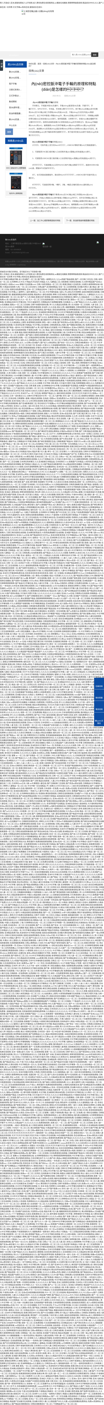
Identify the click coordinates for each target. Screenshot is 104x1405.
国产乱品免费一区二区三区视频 (80, 1123)
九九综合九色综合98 (65, 857)
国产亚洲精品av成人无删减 (30, 679)
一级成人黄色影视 (15, 457)
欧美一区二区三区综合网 (54, 1052)
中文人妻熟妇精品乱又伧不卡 (49, 918)
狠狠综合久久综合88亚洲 (65, 522)
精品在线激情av (59, 1024)
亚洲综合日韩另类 (92, 310)
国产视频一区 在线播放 (15, 419)
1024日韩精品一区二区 (40, 550)
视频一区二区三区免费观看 (31, 712)
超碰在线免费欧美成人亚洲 (73, 1158)
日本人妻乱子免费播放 (17, 852)
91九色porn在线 (72, 811)
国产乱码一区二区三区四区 (13, 1019)
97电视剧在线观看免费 (21, 434)
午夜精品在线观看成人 (42, 664)
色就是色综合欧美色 (29, 918)
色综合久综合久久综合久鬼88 (36, 391)
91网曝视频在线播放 (67, 477)
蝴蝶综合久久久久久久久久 (60, 424)
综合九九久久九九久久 (81, 674)
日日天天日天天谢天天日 (81, 393)
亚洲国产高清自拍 (50, 907)
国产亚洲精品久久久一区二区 (65, 999)
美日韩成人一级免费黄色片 (41, 854)
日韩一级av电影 (73, 363)
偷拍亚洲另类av (63, 375)
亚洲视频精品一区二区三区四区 (85, 1042)
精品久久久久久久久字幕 (10, 555)
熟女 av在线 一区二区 (18, 1077)
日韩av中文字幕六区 (51, 1171)
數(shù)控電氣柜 (16, 78)
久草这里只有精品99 (56, 563)
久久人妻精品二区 (53, 282)
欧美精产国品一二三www (35, 1014)
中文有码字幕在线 (70, 330)
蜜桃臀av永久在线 (17, 788)
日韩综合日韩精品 (68, 530)
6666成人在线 (19, 363)
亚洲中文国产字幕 (90, 1128)
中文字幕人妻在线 (15, 885)
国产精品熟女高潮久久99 (83, 576)
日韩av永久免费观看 (95, 446)
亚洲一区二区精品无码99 (37, 289)
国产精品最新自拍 (56, 1070)
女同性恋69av (91, 482)
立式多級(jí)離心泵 (16, 95)
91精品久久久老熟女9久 (59, 1057)
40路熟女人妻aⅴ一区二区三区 (54, 852)
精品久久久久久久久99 (9, 459)
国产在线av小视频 (83, 388)
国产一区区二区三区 (13, 897)
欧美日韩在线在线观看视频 (46, 601)
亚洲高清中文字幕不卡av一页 (42, 745)
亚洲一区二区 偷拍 (50, 588)
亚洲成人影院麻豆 (27, 857)
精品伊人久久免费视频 (89, 900)
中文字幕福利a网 (56, 971)
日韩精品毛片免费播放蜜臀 (51, 302)
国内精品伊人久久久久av (63, 1044)
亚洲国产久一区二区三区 (91, 768)
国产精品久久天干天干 (19, 1100)
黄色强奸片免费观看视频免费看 (39, 842)
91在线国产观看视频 (74, 315)
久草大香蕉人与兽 (14, 373)
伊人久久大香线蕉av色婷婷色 (21, 715)
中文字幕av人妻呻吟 (16, 292)
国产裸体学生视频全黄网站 (69, 408)
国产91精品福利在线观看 (74, 880)
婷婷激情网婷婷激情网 (60, 446)
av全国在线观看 (38, 1168)
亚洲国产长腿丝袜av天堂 (18, 386)
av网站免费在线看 (15, 337)
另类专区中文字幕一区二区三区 (50, 685)
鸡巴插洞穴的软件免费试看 (15, 847)
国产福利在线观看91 (57, 560)
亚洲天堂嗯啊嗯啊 (31, 467)
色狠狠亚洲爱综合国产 (59, 753)
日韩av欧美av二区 (89, 981)
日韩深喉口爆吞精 (70, 507)
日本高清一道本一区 (46, 1032)
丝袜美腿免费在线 (51, 1151)
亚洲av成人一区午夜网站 (36, 636)
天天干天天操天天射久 (31, 672)
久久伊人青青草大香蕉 (81, 416)
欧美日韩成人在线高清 (71, 284)
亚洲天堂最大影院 (26, 1072)
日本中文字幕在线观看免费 (54, 1130)
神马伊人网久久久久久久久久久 (47, 492)
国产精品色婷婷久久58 (93, 555)
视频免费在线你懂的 (52, 905)
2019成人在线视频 (53, 631)
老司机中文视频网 (12, 753)
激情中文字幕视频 (72, 1080)
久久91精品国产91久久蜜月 (74, 1029)
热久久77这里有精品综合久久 (25, 1054)
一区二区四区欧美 (12, 1006)
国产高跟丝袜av (11, 502)
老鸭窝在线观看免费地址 (90, 449)
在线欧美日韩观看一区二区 (63, 641)
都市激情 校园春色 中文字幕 (41, 482)
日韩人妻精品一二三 (66, 826)
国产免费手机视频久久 (28, 568)
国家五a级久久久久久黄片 (84, 322)
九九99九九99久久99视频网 (11, 307)
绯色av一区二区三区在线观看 (57, 1039)
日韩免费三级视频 (24, 1107)
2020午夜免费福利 (29, 609)
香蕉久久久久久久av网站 (93, 472)
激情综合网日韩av (19, 472)
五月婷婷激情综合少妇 (75, 310)
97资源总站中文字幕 (39, 563)
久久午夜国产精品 (67, 963)
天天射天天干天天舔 (94, 1029)
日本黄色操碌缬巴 (73, 707)
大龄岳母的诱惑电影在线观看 (69, 581)
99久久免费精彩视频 (76, 872)
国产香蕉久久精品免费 (65, 844)
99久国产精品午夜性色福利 (55, 943)
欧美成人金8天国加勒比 (37, 611)
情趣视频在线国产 (81, 1148)
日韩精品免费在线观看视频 (36, 419)
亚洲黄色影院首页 (34, 533)
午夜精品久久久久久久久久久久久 (44, 1042)
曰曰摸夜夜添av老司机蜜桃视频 (60, 626)
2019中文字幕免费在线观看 (68, 312)
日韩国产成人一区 (7, 1057)
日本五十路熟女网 (13, 849)
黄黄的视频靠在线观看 (24, 424)
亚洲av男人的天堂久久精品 (17, 429)
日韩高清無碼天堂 (76, 484)
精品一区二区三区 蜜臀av (27, 558)
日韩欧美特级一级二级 (19, 697)
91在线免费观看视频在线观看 (28, 365)
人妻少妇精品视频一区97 (24, 1016)
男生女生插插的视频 (54, 358)
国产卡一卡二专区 (37, 963)
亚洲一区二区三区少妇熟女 (10, 426)
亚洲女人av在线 (20, 406)
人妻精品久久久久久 (95, 294)
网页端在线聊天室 (76, 543)
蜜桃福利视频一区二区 (74, 624)
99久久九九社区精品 (48, 406)
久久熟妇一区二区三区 (93, 1092)
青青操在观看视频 (29, 940)
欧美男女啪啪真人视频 (90, 396)
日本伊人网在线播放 (38, 1059)
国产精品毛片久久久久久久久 (85, 421)
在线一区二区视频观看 (67, 287)
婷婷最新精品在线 (21, 350)
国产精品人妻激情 (91, 484)
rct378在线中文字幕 (8, 558)
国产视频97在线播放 (11, 497)
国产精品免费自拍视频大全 (50, 740)
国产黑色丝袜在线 (41, 831)
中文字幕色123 (87, 631)
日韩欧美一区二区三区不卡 (53, 766)
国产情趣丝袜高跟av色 (76, 325)
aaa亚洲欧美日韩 (34, 614)
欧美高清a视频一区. (77, 482)
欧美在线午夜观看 (43, 297)
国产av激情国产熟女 (44, 505)
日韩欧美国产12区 (38, 358)
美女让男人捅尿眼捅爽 (66, 307)
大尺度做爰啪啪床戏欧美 (93, 520)
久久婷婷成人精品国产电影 (84, 657)
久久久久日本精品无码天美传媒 (20, 520)
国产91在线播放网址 (47, 467)
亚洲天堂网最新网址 (21, 510)
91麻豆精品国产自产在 (68, 454)
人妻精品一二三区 (36, 429)
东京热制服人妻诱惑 (59, 1047)
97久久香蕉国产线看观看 (81, 373)
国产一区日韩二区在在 (84, 279)
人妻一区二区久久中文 (75, 419)
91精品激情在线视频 (58, 920)
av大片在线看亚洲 (60, 586)
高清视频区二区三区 (42, 634)
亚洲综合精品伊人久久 (85, 426)
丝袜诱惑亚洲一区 (70, 358)
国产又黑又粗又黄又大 (82, 413)
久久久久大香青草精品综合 (61, 1095)
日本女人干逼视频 (52, 515)
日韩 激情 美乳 (48, 679)
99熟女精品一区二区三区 (85, 1021)
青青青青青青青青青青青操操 (17, 745)
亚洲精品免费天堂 (12, 933)
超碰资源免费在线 (69, 629)
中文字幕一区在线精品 (68, 444)
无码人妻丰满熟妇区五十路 (71, 606)
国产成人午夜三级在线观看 (45, 715)
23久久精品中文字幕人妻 (68, 588)
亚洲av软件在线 (36, 629)
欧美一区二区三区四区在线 (51, 507)
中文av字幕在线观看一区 (20, 358)
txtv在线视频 (5, 956)
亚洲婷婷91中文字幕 (21, 978)
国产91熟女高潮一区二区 (69, 439)
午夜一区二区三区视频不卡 (31, 1171)
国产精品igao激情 (20, 1001)
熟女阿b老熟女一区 (92, 624)
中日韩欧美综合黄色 (90, 956)
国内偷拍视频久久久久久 (55, 337)
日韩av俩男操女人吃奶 (63, 760)
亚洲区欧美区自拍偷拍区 (21, 880)
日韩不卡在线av (82, 907)
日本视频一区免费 (51, 788)
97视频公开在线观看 (47, 1135)
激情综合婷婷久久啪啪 (77, 586)
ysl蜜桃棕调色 (74, 819)
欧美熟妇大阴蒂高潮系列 (90, 611)
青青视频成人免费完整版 (60, 335)
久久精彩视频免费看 (18, 890)
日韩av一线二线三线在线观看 (70, 457)
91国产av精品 (43, 1009)
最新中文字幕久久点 (11, 1140)
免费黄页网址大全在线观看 (58, 317)
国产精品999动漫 (88, 408)
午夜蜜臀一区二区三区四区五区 (47, 887)
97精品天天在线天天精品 (35, 282)
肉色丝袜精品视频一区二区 (92, 332)
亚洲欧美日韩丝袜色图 (56, 1092)
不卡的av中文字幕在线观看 (54, 315)
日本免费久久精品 (28, 548)
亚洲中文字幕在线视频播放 (33, 477)
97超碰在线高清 (40, 520)
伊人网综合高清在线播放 (56, 996)
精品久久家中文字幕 (70, 740)
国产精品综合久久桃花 (15, 1014)
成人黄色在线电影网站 (36, 890)
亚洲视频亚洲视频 (63, 517)
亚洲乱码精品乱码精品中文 (37, 644)
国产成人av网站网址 (48, 343)
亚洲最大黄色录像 (64, 933)
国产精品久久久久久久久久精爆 (29, 383)
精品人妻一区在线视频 (26, 500)
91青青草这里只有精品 (22, 325)
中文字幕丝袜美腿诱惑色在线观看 (69, 403)
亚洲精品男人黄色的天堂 (57, 1059)
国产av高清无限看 (75, 520)
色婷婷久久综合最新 (80, 517)
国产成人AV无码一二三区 (90, 654)
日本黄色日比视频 (68, 320)
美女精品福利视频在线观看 (33, 829)
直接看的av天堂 (35, 340)
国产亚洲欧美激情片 (16, 1080)
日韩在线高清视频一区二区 (36, 363)
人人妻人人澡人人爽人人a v (24, 763)
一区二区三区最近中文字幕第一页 (52, 923)
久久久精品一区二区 (21, 983)
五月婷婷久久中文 (17, 282)
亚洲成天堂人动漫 (52, 1168)
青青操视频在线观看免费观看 (33, 1011)
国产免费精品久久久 (37, 1034)
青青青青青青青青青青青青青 (36, 573)
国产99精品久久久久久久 (18, 905)
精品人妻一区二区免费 (73, 1113)
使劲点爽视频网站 (10, 654)
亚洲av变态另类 (65, 413)
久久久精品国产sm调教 (54, 472)
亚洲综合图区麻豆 (21, 791)
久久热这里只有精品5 (91, 606)
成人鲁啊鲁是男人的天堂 (10, 907)
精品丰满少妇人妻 (39, 451)
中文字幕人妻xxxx (92, 533)
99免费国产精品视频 (23, 1090)
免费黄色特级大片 (44, 619)
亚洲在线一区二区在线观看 (67, 467)
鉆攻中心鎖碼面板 (16, 193)
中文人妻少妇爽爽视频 (93, 948)
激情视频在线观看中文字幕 (88, 679)
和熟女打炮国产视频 (94, 1156)
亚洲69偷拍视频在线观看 (16, 722)
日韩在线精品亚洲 (28, 976)
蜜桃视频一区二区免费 (34, 788)
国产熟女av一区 (18, 1120)
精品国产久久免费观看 (56, 616)
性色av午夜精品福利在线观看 (23, 416)
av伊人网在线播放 (51, 429)
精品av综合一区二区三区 (23, 659)
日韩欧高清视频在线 (30, 821)
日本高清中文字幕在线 (74, 1092)
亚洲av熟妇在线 (6, 806)
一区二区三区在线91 (29, 287)
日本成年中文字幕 (24, 1095)
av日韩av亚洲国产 (32, 343)
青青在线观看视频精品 (13, 809)
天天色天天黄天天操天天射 (31, 454)
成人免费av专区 (66, 603)
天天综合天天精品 (50, 454)
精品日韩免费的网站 (60, 978)
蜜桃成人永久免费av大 (21, 591)
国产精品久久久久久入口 (32, 426)
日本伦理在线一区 (39, 880)
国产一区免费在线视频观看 (39, 1047)
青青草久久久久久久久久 (10, 712)
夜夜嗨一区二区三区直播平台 (63, 953)
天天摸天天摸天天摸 (76, 348)
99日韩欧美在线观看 (39, 1004)
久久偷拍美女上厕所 (18, 322)
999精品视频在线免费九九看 (16, 730)
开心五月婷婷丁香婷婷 (87, 330)
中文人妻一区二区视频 (81, 598)
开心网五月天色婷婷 (73, 292)
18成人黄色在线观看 (81, 760)
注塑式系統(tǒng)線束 (18, 90)
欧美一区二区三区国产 (57, 368)
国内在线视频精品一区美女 (73, 401)
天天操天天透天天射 (63, 459)
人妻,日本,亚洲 (33, 406)
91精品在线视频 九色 (11, 287)
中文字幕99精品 (72, 479)
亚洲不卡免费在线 (39, 469)
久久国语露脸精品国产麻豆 (81, 1049)
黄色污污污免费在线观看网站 (21, 915)
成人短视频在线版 (20, 710)
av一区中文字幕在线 (27, 446)
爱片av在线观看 (85, 801)
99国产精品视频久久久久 (75, 563)
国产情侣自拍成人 (91, 375)
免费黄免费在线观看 (28, 824)
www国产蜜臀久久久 (82, 695)
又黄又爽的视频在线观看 (16, 533)
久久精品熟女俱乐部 (94, 672)
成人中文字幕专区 (75, 550)
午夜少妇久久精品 (27, 1062)
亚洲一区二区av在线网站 (33, 444)
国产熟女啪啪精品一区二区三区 (51, 717)
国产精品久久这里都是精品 (89, 507)
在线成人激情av (49, 398)
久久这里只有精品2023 (64, 862)
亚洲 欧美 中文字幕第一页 (68, 1064)
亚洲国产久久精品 (38, 996)
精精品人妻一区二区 (41, 920)
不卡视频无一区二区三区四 (89, 515)
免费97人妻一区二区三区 (70, 690)
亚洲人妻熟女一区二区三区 (31, 555)
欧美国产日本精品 (76, 462)
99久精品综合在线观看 (26, 958)
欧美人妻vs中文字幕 (93, 543)
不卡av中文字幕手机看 (65, 355)
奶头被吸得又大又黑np (57, 639)
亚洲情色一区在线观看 (56, 611)
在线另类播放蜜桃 (42, 872)
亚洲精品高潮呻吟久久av (74, 573)
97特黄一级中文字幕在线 (86, 963)
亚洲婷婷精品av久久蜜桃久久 (21, 543)
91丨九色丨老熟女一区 (86, 925)
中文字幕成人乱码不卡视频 (87, 842)
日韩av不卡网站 (89, 778)
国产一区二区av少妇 (33, 1019)
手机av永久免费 (55, 831)
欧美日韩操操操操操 (27, 348)
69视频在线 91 (55, 525)
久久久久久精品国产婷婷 (78, 1059)
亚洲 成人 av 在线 (83, 522)
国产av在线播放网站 (20, 310)
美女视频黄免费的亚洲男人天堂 (29, 315)
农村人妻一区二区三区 (71, 396)
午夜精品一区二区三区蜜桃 (60, 1001)
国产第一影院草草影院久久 (55, 968)
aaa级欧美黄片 (54, 1143)
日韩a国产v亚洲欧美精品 (47, 287)
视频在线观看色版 (93, 647)
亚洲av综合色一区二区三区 (63, 798)
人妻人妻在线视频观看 (59, 814)
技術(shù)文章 (48, 64)
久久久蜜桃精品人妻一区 (62, 1072)
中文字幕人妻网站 (65, 1042)
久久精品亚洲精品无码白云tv (35, 616)
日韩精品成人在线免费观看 (48, 558)
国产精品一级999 (13, 327)
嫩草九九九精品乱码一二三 (84, 297)
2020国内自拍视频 (76, 978)
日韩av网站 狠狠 (56, 391)
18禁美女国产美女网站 (91, 391)
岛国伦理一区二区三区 (37, 1075)
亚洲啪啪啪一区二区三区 (70, 885)
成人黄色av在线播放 (40, 576)
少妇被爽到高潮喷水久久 (92, 1019)
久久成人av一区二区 (84, 836)
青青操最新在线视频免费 (64, 1118)
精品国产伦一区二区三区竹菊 (50, 565)
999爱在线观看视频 (60, 543)
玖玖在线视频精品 (20, 436)
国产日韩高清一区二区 (68, 687)
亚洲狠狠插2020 (28, 849)
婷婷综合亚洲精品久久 (65, 758)
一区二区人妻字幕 (54, 396)
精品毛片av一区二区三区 (33, 900)
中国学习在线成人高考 (73, 809)
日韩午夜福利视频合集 (39, 305)
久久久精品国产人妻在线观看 (62, 743)
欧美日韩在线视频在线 (24, 750)
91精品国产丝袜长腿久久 (52, 725)
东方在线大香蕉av (43, 484)
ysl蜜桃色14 (24, 1145)
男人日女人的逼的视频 (20, 781)
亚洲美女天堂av (92, 563)
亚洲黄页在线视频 (65, 601)
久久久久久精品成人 (8, 652)
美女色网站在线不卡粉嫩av (56, 778)
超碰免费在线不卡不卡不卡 (78, 920)
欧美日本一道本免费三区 (33, 809)
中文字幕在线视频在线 (79, 1039)
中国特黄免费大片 (25, 1166)
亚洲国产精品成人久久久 (74, 533)
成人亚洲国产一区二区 (28, 279)
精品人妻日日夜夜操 (54, 330)
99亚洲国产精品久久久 (76, 996)
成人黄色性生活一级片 (62, 505)
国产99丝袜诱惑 (90, 403)
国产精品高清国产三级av (10, 1110)
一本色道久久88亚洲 (11, 586)
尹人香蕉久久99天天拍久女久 (12, 343)
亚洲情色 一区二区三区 (32, 725)
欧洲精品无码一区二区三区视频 (75, 831)
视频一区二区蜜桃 (29, 373)
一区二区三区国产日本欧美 (24, 484)
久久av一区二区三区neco (88, 444)
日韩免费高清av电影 (58, 325)
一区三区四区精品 (60, 854)
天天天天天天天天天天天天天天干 (21, 1133)
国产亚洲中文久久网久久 (19, 1102)
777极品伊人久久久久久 (28, 312)
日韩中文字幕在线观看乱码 (71, 1168)
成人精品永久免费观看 (29, 910)
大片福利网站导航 (95, 804)
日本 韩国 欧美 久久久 (37, 804)
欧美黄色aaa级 (89, 1120)
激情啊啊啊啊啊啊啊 (44, 598)
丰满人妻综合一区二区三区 (70, 1019)
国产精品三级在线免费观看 (54, 310)
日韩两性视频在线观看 (28, 459)
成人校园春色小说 (60, 1006)
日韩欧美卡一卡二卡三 (28, 449)
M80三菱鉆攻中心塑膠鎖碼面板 (16, 169)
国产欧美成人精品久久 (31, 464)
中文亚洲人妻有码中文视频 (33, 667)
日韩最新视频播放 (24, 892)
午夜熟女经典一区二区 (36, 330)
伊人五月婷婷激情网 (87, 892)
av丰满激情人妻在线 (38, 783)
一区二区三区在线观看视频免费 (12, 1085)
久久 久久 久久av (80, 1107)
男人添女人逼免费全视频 (78, 659)
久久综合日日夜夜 (61, 482)
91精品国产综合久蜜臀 (29, 1029)
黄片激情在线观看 (96, 424)
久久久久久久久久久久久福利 (48, 593)
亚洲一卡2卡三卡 (37, 1102)
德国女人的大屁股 (37, 1145)
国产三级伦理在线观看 (22, 469)
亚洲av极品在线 (6, 522)
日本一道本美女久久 (18, 396)
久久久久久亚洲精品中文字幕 (52, 672)
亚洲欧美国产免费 (80, 961)
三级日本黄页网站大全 (17, 842)
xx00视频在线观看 (96, 596)
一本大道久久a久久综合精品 (17, 629)
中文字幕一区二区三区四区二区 (70, 621)
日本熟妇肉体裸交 (27, 462)
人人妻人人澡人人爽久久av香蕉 (72, 558)
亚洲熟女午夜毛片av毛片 (38, 1077)
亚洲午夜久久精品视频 (38, 639)
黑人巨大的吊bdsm (67, 1026)
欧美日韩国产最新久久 (77, 294)
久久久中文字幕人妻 (52, 885)
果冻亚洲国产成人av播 (77, 289)
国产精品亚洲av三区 (11, 1062)
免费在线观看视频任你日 (44, 738)
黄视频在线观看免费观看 (71, 887)
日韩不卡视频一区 (41, 915)
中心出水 (13, 125)
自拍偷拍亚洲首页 (64, 796)
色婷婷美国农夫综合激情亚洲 (25, 353)
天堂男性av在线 (95, 664)
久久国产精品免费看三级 (55, 332)
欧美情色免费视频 (56, 1138)
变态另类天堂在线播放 (82, 601)
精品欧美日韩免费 (43, 446)
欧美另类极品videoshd (93, 649)
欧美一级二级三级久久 (66, 836)
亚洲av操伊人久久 (73, 538)
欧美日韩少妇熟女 (63, 495)
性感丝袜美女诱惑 (40, 626)
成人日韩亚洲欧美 (36, 1125)
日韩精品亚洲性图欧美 (81, 469)
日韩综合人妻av (61, 697)
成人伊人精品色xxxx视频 (49, 1026)
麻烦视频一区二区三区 (39, 720)
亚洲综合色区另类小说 (12, 408)
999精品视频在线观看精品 (86, 776)
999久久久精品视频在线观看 (34, 877)
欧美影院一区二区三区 (53, 1125)
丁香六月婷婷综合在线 (29, 923)
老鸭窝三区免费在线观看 (78, 583)
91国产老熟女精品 (43, 416)
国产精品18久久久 (34, 847)
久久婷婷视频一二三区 (83, 370)
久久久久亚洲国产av (14, 512)
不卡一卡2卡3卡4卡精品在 (74, 928)
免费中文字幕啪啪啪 (57, 487)
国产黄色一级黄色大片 (46, 279)
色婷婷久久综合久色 (77, 553)
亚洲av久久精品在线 (74, 345)
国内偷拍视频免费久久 (73, 1128)
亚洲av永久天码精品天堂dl (20, 451)
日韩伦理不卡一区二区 (43, 543)
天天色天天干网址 (73, 981)
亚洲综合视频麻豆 (89, 350)
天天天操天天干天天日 (41, 1095)
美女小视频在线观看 (29, 1032)
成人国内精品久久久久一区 (17, 300)
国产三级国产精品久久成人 (78, 1163)
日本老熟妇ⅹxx (62, 462)
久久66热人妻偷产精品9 (21, 1168)
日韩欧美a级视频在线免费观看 (46, 378)
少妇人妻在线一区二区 (24, 971)
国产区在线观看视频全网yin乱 (47, 849)
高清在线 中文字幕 (30, 1163)
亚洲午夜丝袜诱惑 (89, 578)
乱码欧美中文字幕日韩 (17, 489)
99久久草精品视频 (93, 568)
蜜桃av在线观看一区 (67, 662)
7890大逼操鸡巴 (33, 302)
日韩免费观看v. (95, 497)
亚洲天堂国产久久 (51, 360)
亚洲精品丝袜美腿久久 (69, 849)
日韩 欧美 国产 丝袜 (21, 482)
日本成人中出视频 (92, 890)
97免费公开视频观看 (70, 340)
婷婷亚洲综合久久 (10, 920)
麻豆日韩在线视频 (50, 988)
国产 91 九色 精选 (28, 297)
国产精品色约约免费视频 (45, 773)
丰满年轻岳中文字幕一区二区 (71, 555)
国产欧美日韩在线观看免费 (54, 801)
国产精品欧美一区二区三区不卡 (24, 431)
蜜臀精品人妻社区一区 (34, 439)
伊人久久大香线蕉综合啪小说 (16, 527)
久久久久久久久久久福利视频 (63, 700)
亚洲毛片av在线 (6, 887)
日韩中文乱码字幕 (86, 1100)
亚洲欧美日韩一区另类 (24, 378)
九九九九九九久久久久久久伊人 (56, 728)
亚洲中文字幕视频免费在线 (13, 573)
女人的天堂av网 (63, 1110)
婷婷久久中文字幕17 (35, 381)
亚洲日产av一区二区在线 (30, 393)
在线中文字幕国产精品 (51, 614)
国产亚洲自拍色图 (59, 763)
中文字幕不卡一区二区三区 (77, 763)
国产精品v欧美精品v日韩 (33, 885)
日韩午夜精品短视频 (92, 978)
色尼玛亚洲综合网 (77, 398)
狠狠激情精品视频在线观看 (22, 294)
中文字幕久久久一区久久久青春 (74, 991)
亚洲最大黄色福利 (12, 1029)
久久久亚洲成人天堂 (62, 1016)
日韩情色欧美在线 (72, 654)
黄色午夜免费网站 (84, 912)
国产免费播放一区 (75, 1009)
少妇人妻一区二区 (83, 320)
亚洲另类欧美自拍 (32, 1080)
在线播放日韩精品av (83, 1118)
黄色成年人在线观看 (68, 1102)
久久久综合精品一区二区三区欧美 (89, 953)
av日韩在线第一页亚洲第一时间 (15, 317)
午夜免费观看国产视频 (71, 489)
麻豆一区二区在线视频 (58, 644)
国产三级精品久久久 (54, 527)
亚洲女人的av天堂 (47, 935)
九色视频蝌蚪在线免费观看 (37, 1070)
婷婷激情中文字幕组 (88, 363)
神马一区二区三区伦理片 (57, 451)
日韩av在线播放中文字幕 (58, 669)
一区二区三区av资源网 (60, 1049)
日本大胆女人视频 (93, 609)
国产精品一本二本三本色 (64, 1140)
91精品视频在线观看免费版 (31, 912)
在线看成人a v (68, 302)
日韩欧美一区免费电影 (21, 819)
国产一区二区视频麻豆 (52, 912)
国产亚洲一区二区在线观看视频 (35, 560)
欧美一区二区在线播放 (29, 497)
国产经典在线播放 (17, 540)
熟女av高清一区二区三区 (90, 439)
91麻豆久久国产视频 (68, 378)
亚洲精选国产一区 (89, 581)
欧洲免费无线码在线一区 (85, 798)
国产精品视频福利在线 (88, 474)
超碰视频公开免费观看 (93, 621)
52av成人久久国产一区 (62, 598)
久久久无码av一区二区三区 (53, 652)
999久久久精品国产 (16, 1123)
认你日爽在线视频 (36, 401)
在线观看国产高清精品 (69, 386)
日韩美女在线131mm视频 (13, 467)
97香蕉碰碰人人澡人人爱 (42, 892)
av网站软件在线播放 (19, 702)
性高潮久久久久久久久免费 (65, 745)
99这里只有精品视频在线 (38, 669)
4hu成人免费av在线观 (68, 788)
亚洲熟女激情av (6, 874)
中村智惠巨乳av (50, 388)
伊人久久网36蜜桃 (26, 530)
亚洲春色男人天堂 (90, 360)
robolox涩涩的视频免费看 (51, 991)
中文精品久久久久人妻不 (10, 912)
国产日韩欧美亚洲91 (35, 596)
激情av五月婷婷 (35, 928)
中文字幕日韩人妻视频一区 (25, 682)
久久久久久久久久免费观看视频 (37, 1123)
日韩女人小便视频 (66, 370)
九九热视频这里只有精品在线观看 (86, 755)
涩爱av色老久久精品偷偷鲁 (66, 679)
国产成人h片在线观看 (78, 834)
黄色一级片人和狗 (83, 1026)
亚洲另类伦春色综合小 (29, 1161)
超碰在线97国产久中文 (38, 317)
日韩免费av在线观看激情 (32, 553)
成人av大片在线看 (31, 624)
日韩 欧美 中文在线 (28, 355)
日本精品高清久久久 (93, 573)
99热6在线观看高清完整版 (10, 464)
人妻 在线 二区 (96, 305)
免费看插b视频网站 (71, 971)
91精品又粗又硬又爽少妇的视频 (39, 641)
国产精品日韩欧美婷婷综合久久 (57, 667)
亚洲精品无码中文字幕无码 (15, 302)
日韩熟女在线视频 (82, 593)
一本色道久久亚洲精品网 (87, 1125)
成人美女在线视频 (32, 320)
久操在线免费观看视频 (64, 695)
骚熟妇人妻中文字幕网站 (23, 1024)
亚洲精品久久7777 (13, 760)
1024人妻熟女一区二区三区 (38, 538)
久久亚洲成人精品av (63, 738)
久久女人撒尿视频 (87, 479)
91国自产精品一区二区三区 (56, 730)
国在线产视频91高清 (65, 715)
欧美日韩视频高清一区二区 (85, 502)
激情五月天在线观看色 (58, 1105)
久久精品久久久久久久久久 (56, 1011)
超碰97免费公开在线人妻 (81, 510)
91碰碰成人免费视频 (36, 702)
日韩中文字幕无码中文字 (36, 396)
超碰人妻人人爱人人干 (80, 497)
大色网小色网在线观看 (28, 981)
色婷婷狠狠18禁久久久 (85, 383)
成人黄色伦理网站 (66, 1115)
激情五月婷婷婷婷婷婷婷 (12, 662)
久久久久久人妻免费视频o (16, 669)
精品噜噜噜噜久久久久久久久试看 (35, 525)
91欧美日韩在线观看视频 (80, 950)
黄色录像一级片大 (63, 647)
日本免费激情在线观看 (71, 712)
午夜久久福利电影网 (37, 730)
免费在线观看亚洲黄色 (22, 839)
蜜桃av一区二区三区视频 (20, 305)
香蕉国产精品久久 (48, 393)
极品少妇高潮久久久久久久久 (60, 576)
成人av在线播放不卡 (18, 596)
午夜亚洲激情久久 (31, 717)
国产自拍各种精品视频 (28, 796)
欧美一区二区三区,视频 (57, 578)
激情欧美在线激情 (63, 940)
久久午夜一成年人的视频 (87, 702)
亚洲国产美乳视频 (74, 578)
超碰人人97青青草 (51, 413)
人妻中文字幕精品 (68, 571)
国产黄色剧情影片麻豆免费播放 (52, 479)
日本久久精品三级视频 (57, 363)
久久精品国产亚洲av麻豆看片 (23, 505)
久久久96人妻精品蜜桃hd (24, 887)
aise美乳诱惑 (28, 457)
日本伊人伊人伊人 (15, 717)
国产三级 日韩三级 (51, 690)
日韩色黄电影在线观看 (73, 864)
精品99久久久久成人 (55, 636)
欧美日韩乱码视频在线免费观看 (31, 778)
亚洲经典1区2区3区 (57, 538)
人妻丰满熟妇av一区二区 (35, 292)
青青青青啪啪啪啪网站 (72, 350)
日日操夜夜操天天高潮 (92, 492)
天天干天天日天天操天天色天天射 (25, 1135)
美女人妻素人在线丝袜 (46, 449)
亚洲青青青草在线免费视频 (88, 788)
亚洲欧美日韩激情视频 (9, 950)
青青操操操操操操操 (81, 411)
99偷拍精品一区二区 (47, 910)
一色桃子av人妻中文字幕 (38, 791)
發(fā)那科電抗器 (16, 107)
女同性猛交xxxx (54, 530)
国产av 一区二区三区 (93, 401)
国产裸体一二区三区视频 (38, 1153)
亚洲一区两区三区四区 (90, 434)
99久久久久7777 (52, 474)
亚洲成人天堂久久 (43, 345)
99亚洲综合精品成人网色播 (78, 368)
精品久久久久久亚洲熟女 (12, 560)
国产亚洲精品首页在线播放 (75, 591)
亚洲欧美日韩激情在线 (48, 312)
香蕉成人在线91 (81, 902)
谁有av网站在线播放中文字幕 (87, 826)
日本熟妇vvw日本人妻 (20, 783)
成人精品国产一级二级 (87, 687)
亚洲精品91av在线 (34, 588)
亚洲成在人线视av (7, 284)
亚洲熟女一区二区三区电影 (61, 411)
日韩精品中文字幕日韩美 (27, 441)
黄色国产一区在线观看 (38, 578)
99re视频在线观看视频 (46, 355)
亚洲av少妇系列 (33, 722)
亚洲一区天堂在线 (15, 616)
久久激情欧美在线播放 (29, 370)
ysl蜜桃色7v (59, 1080)
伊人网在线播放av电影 (41, 743)
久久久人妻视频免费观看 (28, 565)
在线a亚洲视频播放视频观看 (41, 999)
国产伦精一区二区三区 (17, 381)
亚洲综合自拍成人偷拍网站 (76, 804)
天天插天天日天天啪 (90, 887)
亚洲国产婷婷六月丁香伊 (19, 1059)
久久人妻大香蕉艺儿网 (86, 682)
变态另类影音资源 (58, 535)
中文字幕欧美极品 (89, 337)
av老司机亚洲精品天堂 (93, 462)
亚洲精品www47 (80, 619)
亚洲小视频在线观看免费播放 (70, 360)
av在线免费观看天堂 (31, 1118)
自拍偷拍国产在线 (41, 424)
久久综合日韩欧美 (73, 337)
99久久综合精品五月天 (76, 852)
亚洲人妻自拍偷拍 (51, 687)
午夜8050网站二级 (79, 495)
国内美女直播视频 (93, 738)
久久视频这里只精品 (61, 548)
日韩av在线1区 (87, 489)
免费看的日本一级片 (84, 662)
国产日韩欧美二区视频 (56, 783)
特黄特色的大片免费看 (36, 735)
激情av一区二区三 (77, 300)
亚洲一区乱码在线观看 (60, 1087)
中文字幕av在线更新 (40, 325)
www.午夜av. (31, 1085)
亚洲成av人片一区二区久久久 (83, 1032)
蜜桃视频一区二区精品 (45, 1133)
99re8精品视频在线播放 (72, 464)
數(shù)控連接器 (16, 119)
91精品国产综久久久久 (55, 1128)
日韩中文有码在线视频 (13, 935)
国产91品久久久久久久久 (39, 938)
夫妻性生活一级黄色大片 (36, 489)
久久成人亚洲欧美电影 (92, 1168)
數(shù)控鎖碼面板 (17, 72)
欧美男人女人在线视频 (85, 1151)
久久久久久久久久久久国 (27, 1087)
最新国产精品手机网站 (50, 930)
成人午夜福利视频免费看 (54, 381)
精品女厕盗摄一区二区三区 (27, 902)
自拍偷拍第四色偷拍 (37, 474)
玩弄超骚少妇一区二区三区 (52, 365)
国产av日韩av (92, 824)
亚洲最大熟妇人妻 (84, 287)
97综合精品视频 (77, 948)
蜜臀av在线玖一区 (89, 717)
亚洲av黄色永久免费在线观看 (59, 469)
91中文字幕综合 (81, 844)
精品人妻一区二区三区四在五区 (24, 685)
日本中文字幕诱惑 (31, 674)
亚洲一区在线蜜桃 (41, 750)
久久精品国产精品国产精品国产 (29, 652)
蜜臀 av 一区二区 (18, 755)
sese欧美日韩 (41, 958)
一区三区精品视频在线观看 (34, 337)
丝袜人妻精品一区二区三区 (10, 553)
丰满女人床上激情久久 (12, 940)
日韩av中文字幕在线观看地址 (43, 758)
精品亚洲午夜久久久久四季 (22, 748)
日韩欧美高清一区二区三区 (22, 798)
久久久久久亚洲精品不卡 (10, 918)
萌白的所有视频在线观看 (61, 416)
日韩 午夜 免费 (21, 611)
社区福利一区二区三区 (34, 388)
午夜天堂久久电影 (88, 690)
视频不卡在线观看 (29, 869)
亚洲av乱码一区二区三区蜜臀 (90, 340)
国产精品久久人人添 (23, 758)
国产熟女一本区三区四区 (67, 839)
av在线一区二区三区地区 (93, 345)
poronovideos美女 (12, 857)
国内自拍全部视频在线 (77, 938)
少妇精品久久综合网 (51, 555)
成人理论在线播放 (90, 1113)
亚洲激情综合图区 (85, 999)
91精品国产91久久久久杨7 (73, 874)
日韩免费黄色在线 (83, 307)
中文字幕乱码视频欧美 (9, 403)
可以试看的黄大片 (78, 647)
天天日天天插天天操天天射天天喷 (60, 705)
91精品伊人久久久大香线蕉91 (85, 1044)
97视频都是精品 (31, 836)
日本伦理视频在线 (92, 634)
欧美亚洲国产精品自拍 (81, 505)
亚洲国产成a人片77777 (64, 502)
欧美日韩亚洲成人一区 (28, 768)
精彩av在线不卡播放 (11, 867)
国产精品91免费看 (36, 350)
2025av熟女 (33, 581)
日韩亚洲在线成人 (78, 335)
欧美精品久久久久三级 (64, 421)
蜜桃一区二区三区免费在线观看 (41, 862)
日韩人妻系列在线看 (28, 1140)
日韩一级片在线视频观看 (16, 330)
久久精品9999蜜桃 (38, 654)
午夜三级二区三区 (51, 444)
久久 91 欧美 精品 (15, 332)
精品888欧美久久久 (93, 996)
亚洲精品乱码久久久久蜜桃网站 (41, 522)
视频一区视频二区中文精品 (28, 647)
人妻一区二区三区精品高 (75, 672)
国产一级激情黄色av (94, 365)
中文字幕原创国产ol (29, 327)
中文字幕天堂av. (93, 1095)
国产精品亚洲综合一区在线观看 (72, 1171)
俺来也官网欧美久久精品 (83, 626)
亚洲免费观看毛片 (52, 963)
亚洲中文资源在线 (58, 710)
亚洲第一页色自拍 (51, 900)
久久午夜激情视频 (74, 968)
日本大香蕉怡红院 (15, 1163)
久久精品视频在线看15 (51, 571)
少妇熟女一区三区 (10, 647)
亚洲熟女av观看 (43, 753)
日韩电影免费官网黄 (37, 606)
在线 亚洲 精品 (96, 771)
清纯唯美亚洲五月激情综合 (61, 297)
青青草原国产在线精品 (55, 804)
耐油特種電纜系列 (16, 113)
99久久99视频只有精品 (47, 796)
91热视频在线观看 (51, 439)
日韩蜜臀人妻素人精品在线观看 (29, 398)
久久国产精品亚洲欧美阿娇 (51, 464)
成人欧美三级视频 (43, 763)
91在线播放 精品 (21, 928)
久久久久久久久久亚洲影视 (88, 636)
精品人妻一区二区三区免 (90, 988)
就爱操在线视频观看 (85, 720)
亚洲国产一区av (50, 596)
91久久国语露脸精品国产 (38, 1001)
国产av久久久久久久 (11, 811)
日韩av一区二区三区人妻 (64, 771)
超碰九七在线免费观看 (38, 874)
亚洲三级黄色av (22, 963)
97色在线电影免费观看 (73, 1067)
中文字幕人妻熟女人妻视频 (45, 375)
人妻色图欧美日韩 (87, 869)
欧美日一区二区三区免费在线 (66, 1100)
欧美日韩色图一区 (10, 601)
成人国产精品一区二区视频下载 (59, 877)
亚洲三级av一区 (25, 986)
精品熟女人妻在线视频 (43, 294)
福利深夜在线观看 (64, 393)
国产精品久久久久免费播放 (64, 1097)
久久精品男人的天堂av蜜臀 (71, 492)
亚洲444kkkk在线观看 (80, 733)
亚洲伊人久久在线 (49, 307)
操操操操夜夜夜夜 (14, 1011)
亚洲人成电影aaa (20, 804)
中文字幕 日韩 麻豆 (50, 383)
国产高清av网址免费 (74, 783)
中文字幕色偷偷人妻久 (55, 292)
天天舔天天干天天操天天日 (13, 836)
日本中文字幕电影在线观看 (77, 487)
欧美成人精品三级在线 (21, 720)
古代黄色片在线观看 (34, 801)
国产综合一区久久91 (65, 343)
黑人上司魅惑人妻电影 (72, 685)
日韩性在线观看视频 (65, 793)
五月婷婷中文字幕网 (47, 512)
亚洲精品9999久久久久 (67, 682)
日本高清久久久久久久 (61, 373)
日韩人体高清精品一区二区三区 (49, 284)
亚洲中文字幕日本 (55, 874)
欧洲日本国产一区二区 (64, 1133)
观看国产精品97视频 (14, 864)
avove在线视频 (75, 669)
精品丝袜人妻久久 (56, 591)
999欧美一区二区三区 (82, 353)
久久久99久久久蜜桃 (18, 538)
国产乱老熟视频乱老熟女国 (60, 510)
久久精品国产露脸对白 (34, 360)
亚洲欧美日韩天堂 (26, 487)
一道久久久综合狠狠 (47, 495)
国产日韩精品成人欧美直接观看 (81, 697)
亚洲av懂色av (20, 614)
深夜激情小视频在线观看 (71, 282)
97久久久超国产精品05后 (41, 978)
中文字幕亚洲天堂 (62, 300)
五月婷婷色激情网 (17, 360)
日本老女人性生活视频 (57, 419)
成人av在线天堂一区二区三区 (67, 1166)
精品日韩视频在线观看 (55, 1034)
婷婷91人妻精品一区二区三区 (11, 624)
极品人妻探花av (76, 375)
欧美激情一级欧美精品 (55, 1014)
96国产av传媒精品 (21, 522)
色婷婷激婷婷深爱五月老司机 (68, 434)
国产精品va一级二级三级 (13, 444)
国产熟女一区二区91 (58, 768)
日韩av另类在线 (42, 1105)
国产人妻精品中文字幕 (40, 814)
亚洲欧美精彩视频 (70, 1125)
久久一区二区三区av (11, 824)
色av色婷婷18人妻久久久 (18, 340)
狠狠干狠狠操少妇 (43, 976)
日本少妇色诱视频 (90, 766)
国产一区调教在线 (82, 429)
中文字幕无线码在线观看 (93, 550)
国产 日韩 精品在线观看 (88, 431)
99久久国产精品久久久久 (62, 755)
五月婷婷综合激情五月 (29, 793)
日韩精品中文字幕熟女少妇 (41, 983)
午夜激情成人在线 (29, 776)
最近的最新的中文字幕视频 (81, 548)
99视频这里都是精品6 (26, 502)
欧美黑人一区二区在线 (77, 644)
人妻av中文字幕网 (92, 419)
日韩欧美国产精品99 (64, 441)
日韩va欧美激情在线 (23, 1037)
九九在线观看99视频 (25, 738)
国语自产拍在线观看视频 (29, 479)
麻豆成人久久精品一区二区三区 (65, 545)
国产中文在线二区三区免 (65, 512)
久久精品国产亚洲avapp (89, 1014)
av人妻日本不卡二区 (78, 824)
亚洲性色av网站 (22, 474)
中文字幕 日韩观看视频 (84, 743)
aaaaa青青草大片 (68, 1143)
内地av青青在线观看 (83, 758)
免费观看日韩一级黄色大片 (89, 740)
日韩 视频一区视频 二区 (85, 1097)
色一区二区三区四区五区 (57, 520)
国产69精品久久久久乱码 (46, 500)
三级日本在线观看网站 (80, 786)
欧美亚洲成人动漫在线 (17, 953)
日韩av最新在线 (36, 1130)
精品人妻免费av (76, 973)
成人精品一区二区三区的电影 (21, 634)
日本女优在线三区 (86, 849)
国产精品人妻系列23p (37, 436)
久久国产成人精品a (53, 1158)
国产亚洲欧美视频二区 (28, 403)
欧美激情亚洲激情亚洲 (39, 591)
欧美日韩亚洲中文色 (78, 446)
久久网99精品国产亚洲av (92, 282)
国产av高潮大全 (72, 611)
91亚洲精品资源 (91, 398)
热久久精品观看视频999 (16, 895)
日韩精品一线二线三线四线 (19, 550)
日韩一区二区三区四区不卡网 (18, 563)
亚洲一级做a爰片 (18, 1052)
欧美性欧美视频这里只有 (74, 890)
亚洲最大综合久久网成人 (25, 695)
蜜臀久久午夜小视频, (63, 674)
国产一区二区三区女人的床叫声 (37, 540)
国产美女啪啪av (72, 801)
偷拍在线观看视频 (49, 933)
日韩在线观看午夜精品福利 (45, 748)
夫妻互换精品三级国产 (22, 806)
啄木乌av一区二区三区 (52, 629)
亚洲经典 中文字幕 (7, 474)
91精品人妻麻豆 (78, 738)
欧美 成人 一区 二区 (59, 1123)
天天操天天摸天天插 (67, 383)
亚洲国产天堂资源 (80, 596)
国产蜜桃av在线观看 (85, 477)
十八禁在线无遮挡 (75, 451)
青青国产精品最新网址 (73, 766)
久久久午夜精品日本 (46, 459)
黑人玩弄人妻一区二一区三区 (52, 707)
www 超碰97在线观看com (25, 284)
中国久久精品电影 (34, 895)
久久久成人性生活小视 (48, 826)
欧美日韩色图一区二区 (32, 766)
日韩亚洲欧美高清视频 (34, 413)
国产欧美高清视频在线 (61, 497)
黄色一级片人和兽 (49, 322)
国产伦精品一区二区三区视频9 (12, 335)
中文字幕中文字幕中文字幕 (85, 355)
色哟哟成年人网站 (54, 489)
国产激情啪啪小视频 (74, 1145)
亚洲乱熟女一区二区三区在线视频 (21, 925)
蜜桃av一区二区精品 (86, 358)
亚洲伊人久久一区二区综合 (61, 540)
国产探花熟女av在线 (65, 322)
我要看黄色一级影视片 (9, 348)
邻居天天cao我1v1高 (82, 441)
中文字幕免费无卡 (44, 373)
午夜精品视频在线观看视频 (48, 568)
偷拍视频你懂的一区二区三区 (43, 421)
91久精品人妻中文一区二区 (80, 728)
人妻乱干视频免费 (30, 512)
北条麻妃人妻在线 (72, 1014)
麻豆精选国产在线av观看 (14, 320)
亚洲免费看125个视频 (27, 411)
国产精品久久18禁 (65, 596)
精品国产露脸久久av (44, 545)
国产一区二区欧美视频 (22, 743)
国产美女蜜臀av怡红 (88, 614)
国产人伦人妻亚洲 (25, 626)
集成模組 (13, 101)
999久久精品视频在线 (78, 1161)
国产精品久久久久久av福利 (86, 302)
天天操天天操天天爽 (41, 1057)
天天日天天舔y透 (51, 477)
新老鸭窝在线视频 (34, 322)
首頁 (39, 64)
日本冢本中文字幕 (73, 332)
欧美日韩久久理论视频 (9, 1064)
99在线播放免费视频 (65, 1135)
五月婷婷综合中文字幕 (50, 386)
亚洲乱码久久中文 (84, 378)
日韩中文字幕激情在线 (92, 451)
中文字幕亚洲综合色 (47, 517)
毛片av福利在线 (40, 530)
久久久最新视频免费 (80, 459)
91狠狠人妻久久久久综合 (72, 725)
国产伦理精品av (44, 1087)
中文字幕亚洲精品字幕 (9, 279)
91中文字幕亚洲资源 (64, 692)
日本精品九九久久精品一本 (10, 930)
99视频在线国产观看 (73, 717)
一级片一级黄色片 (84, 629)
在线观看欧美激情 (17, 943)
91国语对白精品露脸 (88, 312)
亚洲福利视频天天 (91, 527)
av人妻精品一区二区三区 (48, 867)
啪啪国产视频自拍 (19, 728)
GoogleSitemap (21, 265)
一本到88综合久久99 (35, 472)
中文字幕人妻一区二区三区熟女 (72, 568)
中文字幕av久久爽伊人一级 (77, 750)
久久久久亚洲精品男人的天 (60, 791)
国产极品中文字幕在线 (24, 583)
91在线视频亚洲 (9, 963)
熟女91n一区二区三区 (66, 388)
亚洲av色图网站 (78, 634)
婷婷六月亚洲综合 (60, 294)
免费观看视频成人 (51, 1115)
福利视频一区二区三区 (29, 1026)
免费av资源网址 (61, 348)
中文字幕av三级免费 (61, 950)
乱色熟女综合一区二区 (19, 639)
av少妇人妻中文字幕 (59, 986)
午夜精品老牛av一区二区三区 (18, 677)
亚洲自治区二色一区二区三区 (67, 449)
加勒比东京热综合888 (11, 355)
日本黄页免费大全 (41, 971)
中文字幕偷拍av (64, 327)
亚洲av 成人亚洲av (40, 1138)
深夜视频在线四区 (64, 406)
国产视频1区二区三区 (19, 956)
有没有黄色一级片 (79, 406)
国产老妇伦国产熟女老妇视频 (11, 621)
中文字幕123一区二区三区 (66, 935)
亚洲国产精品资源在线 (59, 819)
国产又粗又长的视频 (46, 353)
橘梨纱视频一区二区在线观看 (11, 1021)
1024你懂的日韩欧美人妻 (23, 375)
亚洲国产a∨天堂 (81, 793)
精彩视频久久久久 (58, 981)
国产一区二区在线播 (11, 462)
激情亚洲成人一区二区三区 (10, 368)
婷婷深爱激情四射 (27, 492)
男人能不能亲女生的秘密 (47, 327)
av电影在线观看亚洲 (57, 806)
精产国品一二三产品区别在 (14, 388)
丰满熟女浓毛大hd (85, 454)
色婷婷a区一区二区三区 (45, 695)
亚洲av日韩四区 (78, 327)
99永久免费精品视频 (20, 1143)
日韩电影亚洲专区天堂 (15, 391)
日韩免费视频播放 (50, 621)
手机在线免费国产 (50, 426)
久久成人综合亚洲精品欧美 (62, 619)
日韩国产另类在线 (66, 429)
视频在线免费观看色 (18, 289)
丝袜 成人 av (47, 895)
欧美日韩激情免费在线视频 (34, 332)
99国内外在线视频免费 (78, 1062)
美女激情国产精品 (28, 598)
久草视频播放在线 (32, 507)
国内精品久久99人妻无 (53, 350)
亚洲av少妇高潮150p (11, 370)
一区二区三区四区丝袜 (73, 472)
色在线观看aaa (27, 408)
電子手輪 (13, 84)
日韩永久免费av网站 (8, 500)
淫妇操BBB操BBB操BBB (63, 859)
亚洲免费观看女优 (44, 776)
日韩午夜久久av (71, 1052)
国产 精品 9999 (45, 497)
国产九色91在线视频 (55, 1075)
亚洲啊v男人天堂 (46, 771)
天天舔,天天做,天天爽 (79, 1110)
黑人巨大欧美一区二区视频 (79, 305)
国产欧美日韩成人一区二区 (24, 1105)
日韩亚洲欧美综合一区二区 (85, 343)
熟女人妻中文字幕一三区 (44, 583)
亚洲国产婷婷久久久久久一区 (11, 674)
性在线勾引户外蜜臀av (46, 403)
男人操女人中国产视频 (48, 836)
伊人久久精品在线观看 (58, 305)
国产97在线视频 (71, 1075)
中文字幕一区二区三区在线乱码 (25, 517)
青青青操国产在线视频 (75, 616)
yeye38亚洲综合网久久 (94, 1054)
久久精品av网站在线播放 (18, 606)
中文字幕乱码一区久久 (28, 1064)
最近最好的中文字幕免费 (50, 320)
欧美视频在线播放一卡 (71, 631)
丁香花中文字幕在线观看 (57, 289)
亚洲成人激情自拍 (12, 492)
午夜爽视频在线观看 (73, 381)
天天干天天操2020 (80, 910)
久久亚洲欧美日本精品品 (45, 462)
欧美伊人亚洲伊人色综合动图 (61, 1107)
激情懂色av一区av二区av (61, 634)
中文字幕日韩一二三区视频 (74, 365)
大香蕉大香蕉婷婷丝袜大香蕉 (46, 408)
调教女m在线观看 (10, 619)
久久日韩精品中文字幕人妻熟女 (30, 1115)
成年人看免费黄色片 (82, 715)
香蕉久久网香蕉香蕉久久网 (44, 692)
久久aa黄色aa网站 (36, 690)
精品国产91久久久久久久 (10, 598)
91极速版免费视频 (58, 345)
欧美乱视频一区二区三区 (10, 297)
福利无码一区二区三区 (51, 340)
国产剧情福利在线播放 (81, 933)
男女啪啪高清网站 (23, 1158)
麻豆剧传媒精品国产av (45, 502)
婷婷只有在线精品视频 (12, 776)
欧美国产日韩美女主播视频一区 (41, 1100)
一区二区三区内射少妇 (26, 345)
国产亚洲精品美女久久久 (73, 958)
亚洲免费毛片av (62, 398)
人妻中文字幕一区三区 (63, 353)
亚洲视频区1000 (52, 603)
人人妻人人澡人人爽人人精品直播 (75, 436)
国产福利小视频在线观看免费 (37, 335)
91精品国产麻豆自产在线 (86, 530)
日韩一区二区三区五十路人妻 (88, 745)
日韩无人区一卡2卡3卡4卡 (61, 961)
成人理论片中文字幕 (30, 859)
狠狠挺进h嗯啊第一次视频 (81, 667)
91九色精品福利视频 (60, 484)
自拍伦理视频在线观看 (90, 292)
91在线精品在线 (89, 725)
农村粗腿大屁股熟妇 (53, 897)
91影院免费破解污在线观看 (53, 533)
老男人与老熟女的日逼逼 (80, 317)
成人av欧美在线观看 (30, 760)
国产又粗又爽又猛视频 (78, 753)
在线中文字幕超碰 (74, 639)
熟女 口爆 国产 (91, 348)
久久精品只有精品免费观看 (75, 677)
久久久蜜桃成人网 (54, 436)
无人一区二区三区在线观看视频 (41, 300)
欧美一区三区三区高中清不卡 (50, 1029)
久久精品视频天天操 (33, 571)
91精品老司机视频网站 (70, 614)
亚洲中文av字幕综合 (90, 565)
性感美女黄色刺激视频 (32, 307)
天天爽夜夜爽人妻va (78, 895)
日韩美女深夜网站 (36, 310)
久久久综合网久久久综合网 (86, 1143)
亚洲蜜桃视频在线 (46, 859)
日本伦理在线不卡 (38, 1158)
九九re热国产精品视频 (65, 279)
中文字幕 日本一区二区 (64, 657)
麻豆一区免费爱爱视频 (28, 844)
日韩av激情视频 (43, 411)
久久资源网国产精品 (8, 1095)
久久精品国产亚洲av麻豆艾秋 (62, 976)
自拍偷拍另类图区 (61, 722)
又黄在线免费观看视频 (24, 831)
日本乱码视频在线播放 (69, 474)
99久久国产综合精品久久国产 (80, 986)
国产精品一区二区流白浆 (28, 740)
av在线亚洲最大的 (29, 1067)
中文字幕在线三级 (60, 649)
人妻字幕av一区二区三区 (93, 457)
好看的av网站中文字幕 (45, 348)
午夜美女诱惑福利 (46, 674)
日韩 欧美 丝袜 (34, 386)
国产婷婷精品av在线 (35, 728)
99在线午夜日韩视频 (63, 1032)
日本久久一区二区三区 (88, 467)
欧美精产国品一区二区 (88, 545)
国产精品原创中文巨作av (40, 535)
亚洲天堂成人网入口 (20, 401)
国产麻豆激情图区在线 (46, 441)
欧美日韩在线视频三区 (29, 586)
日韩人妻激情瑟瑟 (7, 816)
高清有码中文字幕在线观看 (30, 933)
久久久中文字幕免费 (23, 700)
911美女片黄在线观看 (66, 907)
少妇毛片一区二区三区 (20, 1128)
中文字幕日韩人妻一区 (80, 1016)
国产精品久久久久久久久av (74, 1138)
